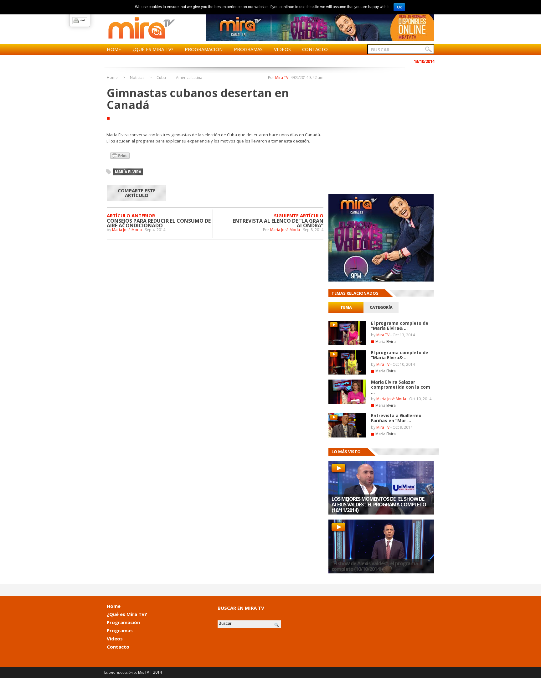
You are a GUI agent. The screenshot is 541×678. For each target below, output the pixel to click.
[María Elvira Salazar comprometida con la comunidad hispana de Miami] (347, 403)
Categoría (381, 307)
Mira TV (281, 77)
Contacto (315, 49)
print (82, 20)
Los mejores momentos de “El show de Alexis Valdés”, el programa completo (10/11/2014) (379, 504)
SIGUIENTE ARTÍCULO (298, 215)
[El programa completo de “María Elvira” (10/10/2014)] (347, 344)
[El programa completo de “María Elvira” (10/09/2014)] (347, 373)
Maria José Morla (127, 229)
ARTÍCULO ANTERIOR (131, 215)
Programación (204, 49)
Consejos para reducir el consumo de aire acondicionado (159, 223)
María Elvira (385, 341)
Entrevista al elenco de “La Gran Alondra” (278, 223)
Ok (399, 7)
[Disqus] (215, 320)
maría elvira (128, 171)
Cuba (161, 78)
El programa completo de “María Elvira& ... (399, 325)
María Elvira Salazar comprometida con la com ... (400, 387)
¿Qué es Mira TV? (152, 49)
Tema (346, 307)
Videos (282, 49)
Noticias (137, 78)
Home (114, 49)
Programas (248, 49)
